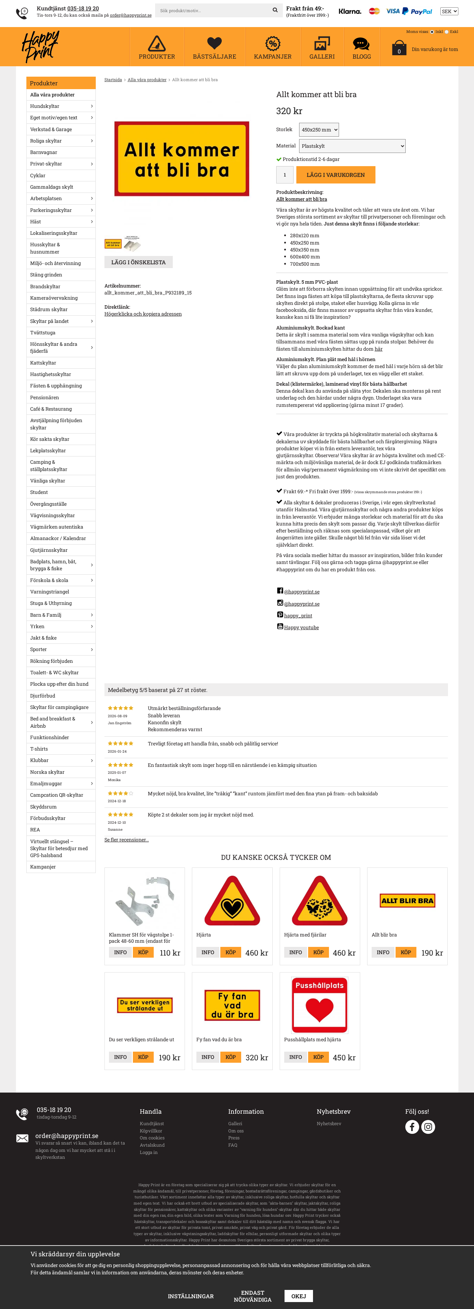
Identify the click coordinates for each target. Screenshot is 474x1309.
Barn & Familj (45, 614)
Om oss (236, 1131)
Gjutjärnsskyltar (49, 550)
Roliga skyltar (46, 140)
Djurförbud (42, 695)
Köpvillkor (151, 1131)
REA (35, 829)
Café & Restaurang (51, 408)
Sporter (38, 649)
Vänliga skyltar (47, 480)
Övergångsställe (48, 503)
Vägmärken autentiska (56, 526)
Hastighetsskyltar (50, 374)
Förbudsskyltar (48, 818)
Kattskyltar (43, 362)
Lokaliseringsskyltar (53, 233)
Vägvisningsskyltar (52, 515)
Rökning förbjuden (51, 661)
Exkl (454, 31)
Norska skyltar (47, 772)
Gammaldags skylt (51, 186)
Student (39, 492)
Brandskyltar (45, 286)
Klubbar (39, 760)
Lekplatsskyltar (48, 450)
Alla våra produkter (52, 94)
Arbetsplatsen (46, 198)
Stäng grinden (46, 274)
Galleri (235, 1123)
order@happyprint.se (131, 15)
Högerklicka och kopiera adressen (143, 313)
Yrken (37, 626)
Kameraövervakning (54, 297)
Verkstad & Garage (51, 129)
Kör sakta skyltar (49, 439)
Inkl (439, 31)
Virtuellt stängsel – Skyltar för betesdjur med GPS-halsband (59, 848)
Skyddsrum (43, 806)
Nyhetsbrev (329, 1123)
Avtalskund (152, 1145)
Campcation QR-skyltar (56, 795)
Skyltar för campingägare (59, 707)
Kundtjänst (152, 1123)
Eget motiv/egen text (53, 117)
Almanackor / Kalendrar (58, 538)
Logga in (149, 1152)
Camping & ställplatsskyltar (48, 465)
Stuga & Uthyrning (51, 603)
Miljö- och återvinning (55, 263)
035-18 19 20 (83, 8)
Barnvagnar (43, 152)
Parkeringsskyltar (51, 210)
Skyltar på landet (49, 321)
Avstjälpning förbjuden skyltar (56, 423)
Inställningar (191, 1296)
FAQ (232, 1145)
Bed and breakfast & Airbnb (52, 722)
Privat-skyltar (46, 163)
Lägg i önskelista (138, 262)
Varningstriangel (49, 591)
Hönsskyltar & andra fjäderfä (53, 347)
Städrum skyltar (49, 309)
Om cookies (152, 1138)
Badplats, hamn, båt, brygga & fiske (53, 565)
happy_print (298, 615)
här (379, 348)
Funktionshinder (49, 737)
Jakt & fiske (43, 637)
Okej (298, 1296)
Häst (35, 221)
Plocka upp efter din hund (59, 684)
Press (233, 1138)
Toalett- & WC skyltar (54, 672)
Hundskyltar (44, 106)
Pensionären (44, 397)
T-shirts (39, 748)
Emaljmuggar (46, 783)
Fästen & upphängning (56, 385)
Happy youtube (301, 627)
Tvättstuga (43, 332)
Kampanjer (43, 866)
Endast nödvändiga (253, 1296)
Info (120, 952)
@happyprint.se (302, 591)
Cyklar (37, 175)
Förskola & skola (49, 580)
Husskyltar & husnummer (45, 248)
